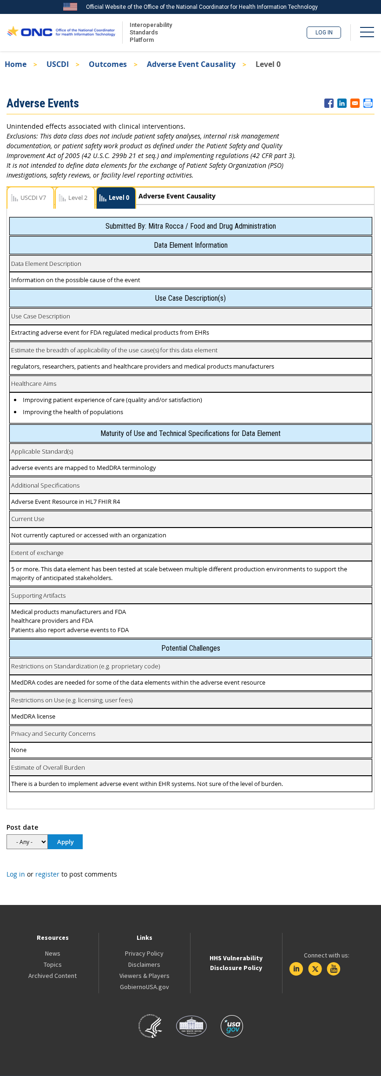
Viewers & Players (144, 975)
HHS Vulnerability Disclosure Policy (236, 963)
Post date (22, 827)
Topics (53, 964)
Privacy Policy (144, 953)
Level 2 (77, 197)
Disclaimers (144, 964)
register (47, 874)
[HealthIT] (61, 32)
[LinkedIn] (296, 969)
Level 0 (119, 197)
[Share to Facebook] (329, 103)
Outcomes (108, 64)
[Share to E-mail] (355, 103)
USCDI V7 (33, 197)
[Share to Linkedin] (342, 103)
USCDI (57, 64)
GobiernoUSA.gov (144, 987)
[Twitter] (315, 969)
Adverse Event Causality (191, 64)
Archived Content (52, 975)
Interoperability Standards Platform (149, 32)
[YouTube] (334, 969)
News (52, 953)
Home (15, 64)
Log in (324, 32)
